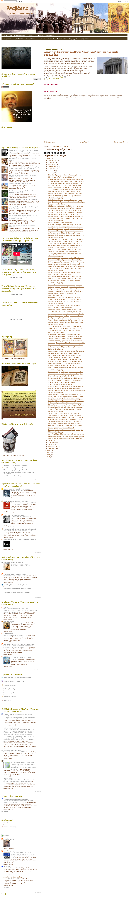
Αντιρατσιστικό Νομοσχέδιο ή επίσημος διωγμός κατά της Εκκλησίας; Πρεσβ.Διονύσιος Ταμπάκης (24, 151)
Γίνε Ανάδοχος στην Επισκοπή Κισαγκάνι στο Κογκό (17, 530)
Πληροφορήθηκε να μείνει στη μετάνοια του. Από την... (65, 214)
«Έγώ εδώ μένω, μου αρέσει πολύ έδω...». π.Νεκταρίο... (65, 374)
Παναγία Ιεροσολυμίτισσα (10, 823)
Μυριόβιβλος (7, 700)
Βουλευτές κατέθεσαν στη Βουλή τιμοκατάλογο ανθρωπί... (66, 386)
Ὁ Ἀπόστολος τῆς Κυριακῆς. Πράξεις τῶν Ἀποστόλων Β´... (66, 334)
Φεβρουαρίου (52, 446)
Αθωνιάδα (6, 887)
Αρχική (5, 35)
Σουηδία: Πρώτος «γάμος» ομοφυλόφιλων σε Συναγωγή (65, 212)
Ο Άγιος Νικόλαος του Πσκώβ (11, 868)
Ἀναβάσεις (17, 8)
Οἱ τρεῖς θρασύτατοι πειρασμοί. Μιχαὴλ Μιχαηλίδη (63, 353)
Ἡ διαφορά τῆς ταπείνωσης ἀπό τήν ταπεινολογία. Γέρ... (65, 254)
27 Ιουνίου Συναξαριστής (55, 256)
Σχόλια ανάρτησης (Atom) (60, 146)
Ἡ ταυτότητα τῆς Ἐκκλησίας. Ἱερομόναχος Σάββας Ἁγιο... (65, 378)
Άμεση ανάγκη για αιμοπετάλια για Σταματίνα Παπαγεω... (65, 413)
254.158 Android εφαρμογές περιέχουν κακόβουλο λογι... (65, 229)
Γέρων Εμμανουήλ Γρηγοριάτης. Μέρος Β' (61, 428)
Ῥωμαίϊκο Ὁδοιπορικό (9, 621)
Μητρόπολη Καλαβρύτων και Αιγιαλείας (15, 465)
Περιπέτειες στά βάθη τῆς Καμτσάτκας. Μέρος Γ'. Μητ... (65, 260)
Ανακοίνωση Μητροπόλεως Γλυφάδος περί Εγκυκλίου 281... (66, 343)
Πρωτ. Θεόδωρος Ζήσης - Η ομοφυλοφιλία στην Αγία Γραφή (66, 390)
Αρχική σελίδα (84, 142)
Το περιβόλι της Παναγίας (10, 693)
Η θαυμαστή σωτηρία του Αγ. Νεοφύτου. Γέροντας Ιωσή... (66, 361)
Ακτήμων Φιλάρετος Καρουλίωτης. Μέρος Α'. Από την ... (65, 291)
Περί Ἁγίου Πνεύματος (55, 295)
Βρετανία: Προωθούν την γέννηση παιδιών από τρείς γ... (65, 185)
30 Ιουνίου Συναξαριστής (55, 198)
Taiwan (5, 811)
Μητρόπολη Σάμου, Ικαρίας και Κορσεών (15, 470)
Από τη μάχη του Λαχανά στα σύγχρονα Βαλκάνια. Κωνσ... (66, 287)
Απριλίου (51, 442)
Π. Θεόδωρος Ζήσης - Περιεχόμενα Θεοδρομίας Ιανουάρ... (66, 436)
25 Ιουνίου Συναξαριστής (55, 283)
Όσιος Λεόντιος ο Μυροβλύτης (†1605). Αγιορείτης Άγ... (65, 421)
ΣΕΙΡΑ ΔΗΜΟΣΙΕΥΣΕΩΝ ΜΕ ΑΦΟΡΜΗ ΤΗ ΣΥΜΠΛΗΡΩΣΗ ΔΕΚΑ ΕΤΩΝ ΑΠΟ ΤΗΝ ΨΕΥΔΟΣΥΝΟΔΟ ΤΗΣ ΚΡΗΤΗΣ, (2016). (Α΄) (20, 610)
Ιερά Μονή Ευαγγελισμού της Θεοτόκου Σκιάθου (17, 588)
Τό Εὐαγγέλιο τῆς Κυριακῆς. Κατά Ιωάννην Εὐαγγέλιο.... (65, 330)
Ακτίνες (5, 607)
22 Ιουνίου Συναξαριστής (55, 349)
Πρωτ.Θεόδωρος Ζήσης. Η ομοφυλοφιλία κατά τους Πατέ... (66, 351)
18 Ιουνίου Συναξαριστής (55, 432)
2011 (48, 452)
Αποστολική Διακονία (9, 696)
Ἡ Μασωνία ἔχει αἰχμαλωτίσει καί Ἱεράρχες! (61, 382)
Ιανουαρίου (52, 448)
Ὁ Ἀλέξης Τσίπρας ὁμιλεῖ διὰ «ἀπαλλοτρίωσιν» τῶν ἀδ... (65, 224)
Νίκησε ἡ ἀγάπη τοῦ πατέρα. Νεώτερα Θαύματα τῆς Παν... (66, 405)
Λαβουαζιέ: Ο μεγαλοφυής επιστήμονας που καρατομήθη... (66, 216)
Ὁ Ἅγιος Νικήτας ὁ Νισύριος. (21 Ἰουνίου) (61, 365)
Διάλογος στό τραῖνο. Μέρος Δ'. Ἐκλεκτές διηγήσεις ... (64, 247)
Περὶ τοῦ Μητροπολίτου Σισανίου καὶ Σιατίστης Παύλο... (65, 438)
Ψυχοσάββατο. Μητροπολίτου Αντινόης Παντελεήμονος (65, 336)
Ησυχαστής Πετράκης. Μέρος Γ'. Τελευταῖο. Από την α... (65, 399)
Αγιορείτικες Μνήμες (9, 851)
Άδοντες (5, 656)
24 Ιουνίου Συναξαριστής (55, 303)
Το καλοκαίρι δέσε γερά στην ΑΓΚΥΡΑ (14, 752)
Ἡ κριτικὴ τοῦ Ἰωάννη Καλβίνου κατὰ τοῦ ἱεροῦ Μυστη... (65, 231)
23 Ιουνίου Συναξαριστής (55, 324)
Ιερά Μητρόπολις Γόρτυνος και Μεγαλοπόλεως (16, 468)
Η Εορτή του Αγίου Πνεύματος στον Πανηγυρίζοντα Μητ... (66, 289)
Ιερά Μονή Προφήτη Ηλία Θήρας (13, 562)
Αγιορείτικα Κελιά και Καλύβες (12, 877)
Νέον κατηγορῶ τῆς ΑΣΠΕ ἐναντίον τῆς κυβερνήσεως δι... (65, 430)
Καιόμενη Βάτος (8, 633)
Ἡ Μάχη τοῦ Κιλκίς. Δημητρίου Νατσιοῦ (60, 384)
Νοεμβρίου (52, 162)
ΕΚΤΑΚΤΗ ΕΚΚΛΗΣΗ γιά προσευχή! (14, 635)
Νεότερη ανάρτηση (50, 142)
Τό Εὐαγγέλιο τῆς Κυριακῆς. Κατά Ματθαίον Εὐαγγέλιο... (65, 206)
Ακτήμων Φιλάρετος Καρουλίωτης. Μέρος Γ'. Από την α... (65, 245)
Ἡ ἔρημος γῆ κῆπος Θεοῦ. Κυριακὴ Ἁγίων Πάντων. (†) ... (65, 183)
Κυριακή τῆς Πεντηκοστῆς (56, 332)
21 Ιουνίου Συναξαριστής (55, 370)
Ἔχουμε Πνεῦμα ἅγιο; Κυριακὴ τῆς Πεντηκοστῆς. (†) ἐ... (65, 320)
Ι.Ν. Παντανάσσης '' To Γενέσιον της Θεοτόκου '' (17, 489)
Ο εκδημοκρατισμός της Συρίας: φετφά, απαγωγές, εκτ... (65, 318)
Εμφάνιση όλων (37, 479)
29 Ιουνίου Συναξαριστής (55, 220)
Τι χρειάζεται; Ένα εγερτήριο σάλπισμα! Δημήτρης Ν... (64, 243)
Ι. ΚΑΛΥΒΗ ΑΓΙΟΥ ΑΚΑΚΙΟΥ (12, 878)
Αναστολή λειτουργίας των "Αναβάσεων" (20, 183)
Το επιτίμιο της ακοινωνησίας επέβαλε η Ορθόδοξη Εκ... (65, 326)
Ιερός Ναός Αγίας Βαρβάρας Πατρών (14, 515)
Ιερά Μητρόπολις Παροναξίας (12, 476)
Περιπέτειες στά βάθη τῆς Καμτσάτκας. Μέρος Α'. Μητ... (65, 309)
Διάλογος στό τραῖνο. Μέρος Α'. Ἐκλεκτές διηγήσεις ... (64, 347)
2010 (48, 455)
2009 (48, 457)
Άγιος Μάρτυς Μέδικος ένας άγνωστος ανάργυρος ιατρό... (65, 276)
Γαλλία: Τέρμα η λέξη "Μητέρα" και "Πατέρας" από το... (65, 272)
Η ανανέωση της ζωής (17, 490)
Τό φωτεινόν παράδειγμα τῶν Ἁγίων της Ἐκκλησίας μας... (65, 218)
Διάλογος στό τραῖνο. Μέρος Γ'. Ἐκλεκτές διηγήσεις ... (64, 280)
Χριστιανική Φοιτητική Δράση (12, 750)
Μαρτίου (51, 444)
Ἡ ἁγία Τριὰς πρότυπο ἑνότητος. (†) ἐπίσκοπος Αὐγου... (65, 299)
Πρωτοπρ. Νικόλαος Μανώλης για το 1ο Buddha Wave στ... (66, 235)
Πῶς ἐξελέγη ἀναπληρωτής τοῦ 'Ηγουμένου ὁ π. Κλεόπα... (66, 396)
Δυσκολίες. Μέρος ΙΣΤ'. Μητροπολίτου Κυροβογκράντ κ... (66, 434)
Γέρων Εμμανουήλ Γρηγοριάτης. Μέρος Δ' (61, 274)
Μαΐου (50, 440)
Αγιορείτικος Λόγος (8, 839)
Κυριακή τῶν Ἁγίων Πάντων (57, 204)
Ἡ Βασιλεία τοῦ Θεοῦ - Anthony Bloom (14, 575)
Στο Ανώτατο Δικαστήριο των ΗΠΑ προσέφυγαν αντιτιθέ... (66, 181)
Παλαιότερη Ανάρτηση (120, 142)
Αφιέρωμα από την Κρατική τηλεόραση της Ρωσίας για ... (65, 423)
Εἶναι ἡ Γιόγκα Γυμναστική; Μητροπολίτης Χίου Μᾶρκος (65, 367)
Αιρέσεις (40, 35)
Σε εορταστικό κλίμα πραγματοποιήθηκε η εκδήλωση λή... (65, 388)
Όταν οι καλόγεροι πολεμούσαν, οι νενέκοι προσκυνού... (65, 415)
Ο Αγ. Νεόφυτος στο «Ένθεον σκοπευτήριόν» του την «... (65, 312)
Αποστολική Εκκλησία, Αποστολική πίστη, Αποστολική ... (65, 193)
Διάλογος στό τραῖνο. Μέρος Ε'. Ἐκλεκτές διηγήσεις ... (64, 233)
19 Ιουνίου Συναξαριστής (55, 411)
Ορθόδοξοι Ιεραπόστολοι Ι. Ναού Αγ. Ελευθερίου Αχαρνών (19, 529)
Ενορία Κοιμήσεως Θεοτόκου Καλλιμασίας (15, 501)
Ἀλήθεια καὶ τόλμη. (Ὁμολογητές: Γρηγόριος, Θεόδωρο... (65, 241)
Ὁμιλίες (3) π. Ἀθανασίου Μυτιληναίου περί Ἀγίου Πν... (65, 297)
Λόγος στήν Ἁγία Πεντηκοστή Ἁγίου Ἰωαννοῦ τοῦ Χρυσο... (66, 314)
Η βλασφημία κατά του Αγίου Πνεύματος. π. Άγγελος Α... (65, 316)
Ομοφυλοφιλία (55, 78)
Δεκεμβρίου (52, 160)
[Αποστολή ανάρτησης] (64, 77)
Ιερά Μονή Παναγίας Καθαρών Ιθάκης (14, 574)
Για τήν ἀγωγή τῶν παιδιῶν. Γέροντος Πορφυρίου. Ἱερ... (65, 394)
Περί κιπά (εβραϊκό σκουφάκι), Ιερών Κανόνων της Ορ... (65, 191)
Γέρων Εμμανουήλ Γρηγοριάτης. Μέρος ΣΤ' (61, 177)
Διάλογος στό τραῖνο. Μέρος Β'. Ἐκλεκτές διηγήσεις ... (64, 305)
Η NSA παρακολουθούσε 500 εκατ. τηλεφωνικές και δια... (65, 179)
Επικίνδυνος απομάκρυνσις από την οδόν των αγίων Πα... (65, 372)
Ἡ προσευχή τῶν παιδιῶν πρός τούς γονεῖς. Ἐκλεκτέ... (64, 409)
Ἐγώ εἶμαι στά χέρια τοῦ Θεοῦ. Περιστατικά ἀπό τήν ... (64, 403)
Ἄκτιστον (6, 761)
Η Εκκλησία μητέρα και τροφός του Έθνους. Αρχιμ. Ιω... (65, 200)
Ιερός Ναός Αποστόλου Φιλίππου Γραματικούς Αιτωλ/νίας (19, 539)
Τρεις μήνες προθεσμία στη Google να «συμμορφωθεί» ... (65, 380)
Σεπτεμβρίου (52, 166)
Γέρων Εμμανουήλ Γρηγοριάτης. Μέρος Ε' (61, 222)
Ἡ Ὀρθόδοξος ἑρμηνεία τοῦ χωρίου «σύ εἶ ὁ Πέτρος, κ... (65, 227)
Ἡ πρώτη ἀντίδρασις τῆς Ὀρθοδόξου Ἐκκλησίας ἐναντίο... (65, 376)
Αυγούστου (52, 169)
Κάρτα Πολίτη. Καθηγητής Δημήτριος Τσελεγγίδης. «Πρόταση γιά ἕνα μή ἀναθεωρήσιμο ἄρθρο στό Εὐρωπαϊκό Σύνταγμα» (23, 216)
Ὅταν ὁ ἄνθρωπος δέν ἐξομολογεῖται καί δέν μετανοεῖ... (65, 285)
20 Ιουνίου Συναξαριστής (55, 392)
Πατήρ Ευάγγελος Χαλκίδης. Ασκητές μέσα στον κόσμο (65, 264)
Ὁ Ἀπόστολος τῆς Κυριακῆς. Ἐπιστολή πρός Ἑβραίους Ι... (65, 208)
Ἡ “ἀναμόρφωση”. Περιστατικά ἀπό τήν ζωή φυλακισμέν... (66, 262)
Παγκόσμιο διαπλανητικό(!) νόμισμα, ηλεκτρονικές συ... (65, 187)
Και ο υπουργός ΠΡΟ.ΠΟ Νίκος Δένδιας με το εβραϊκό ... (65, 239)
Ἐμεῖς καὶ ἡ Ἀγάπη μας (17, 623)
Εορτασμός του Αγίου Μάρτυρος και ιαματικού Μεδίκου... (65, 345)
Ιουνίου (50, 173)
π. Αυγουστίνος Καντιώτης (11, 728)
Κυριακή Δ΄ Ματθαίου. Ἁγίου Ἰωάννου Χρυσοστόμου (23, 199)
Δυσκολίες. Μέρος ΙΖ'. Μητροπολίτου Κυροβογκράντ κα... (66, 401)
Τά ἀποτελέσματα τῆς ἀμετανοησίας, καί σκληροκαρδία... (65, 341)
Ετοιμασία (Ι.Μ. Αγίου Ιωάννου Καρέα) (14, 681)
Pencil (46, 79)
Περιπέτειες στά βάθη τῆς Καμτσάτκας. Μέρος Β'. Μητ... (65, 278)
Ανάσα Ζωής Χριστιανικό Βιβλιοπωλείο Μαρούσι (17, 677)
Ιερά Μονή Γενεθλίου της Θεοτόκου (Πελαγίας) (17, 592)
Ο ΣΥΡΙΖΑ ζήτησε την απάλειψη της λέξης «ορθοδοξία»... (65, 189)
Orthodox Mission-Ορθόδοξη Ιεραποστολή (15, 799)
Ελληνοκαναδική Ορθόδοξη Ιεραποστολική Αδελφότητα (19, 644)
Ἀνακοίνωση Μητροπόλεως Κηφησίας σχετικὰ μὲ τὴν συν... (66, 417)
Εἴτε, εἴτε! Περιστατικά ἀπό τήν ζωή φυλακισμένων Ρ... (64, 175)
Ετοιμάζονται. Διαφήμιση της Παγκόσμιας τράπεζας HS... (65, 301)
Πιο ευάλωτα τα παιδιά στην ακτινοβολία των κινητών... (65, 355)
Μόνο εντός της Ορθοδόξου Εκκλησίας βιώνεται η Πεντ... (65, 328)
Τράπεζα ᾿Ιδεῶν (8, 778)
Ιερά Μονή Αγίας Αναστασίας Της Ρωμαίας (15, 585)
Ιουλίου (50, 171)
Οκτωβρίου (52, 164)
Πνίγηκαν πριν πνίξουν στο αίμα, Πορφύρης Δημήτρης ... (65, 363)
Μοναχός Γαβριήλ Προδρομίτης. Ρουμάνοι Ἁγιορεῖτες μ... (65, 407)
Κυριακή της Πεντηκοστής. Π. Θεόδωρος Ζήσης (62, 293)
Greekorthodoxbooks (9, 685)
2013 (48, 158)
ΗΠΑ (50, 78)
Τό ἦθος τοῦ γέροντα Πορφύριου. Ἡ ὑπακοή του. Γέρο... (65, 359)
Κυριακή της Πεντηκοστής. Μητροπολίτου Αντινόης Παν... (65, 322)
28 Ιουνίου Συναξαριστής (55, 237)
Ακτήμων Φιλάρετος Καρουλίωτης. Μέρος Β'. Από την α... (66, 258)
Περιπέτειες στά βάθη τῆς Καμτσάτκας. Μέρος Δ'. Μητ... (65, 249)
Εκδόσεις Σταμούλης (9, 689)
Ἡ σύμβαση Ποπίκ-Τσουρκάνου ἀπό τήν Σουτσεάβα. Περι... (66, 202)
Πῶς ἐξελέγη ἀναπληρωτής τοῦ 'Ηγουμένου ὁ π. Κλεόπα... (66, 266)
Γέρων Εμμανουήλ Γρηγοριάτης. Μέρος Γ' (61, 307)
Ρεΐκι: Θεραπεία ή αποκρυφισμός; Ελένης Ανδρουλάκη (64, 195)
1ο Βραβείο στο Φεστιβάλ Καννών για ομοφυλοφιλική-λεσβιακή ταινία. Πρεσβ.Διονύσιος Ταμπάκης (24, 167)
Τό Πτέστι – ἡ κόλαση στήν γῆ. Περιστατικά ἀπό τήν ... (64, 251)
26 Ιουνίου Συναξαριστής (55, 270)
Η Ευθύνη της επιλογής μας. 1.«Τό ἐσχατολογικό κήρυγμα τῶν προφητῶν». (22, 191)
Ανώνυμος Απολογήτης (9, 826)
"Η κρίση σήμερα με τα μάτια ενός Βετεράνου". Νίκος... (65, 268)
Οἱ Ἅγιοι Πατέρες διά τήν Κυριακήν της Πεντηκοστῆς (64, 338)
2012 (48, 450)
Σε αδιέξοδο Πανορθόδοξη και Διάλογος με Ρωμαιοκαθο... (65, 425)
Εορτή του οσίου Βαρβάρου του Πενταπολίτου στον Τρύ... (65, 419)
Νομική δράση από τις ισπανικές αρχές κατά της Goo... (64, 357)
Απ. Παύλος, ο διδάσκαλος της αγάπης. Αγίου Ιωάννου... (65, 210)
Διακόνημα (6, 866)
